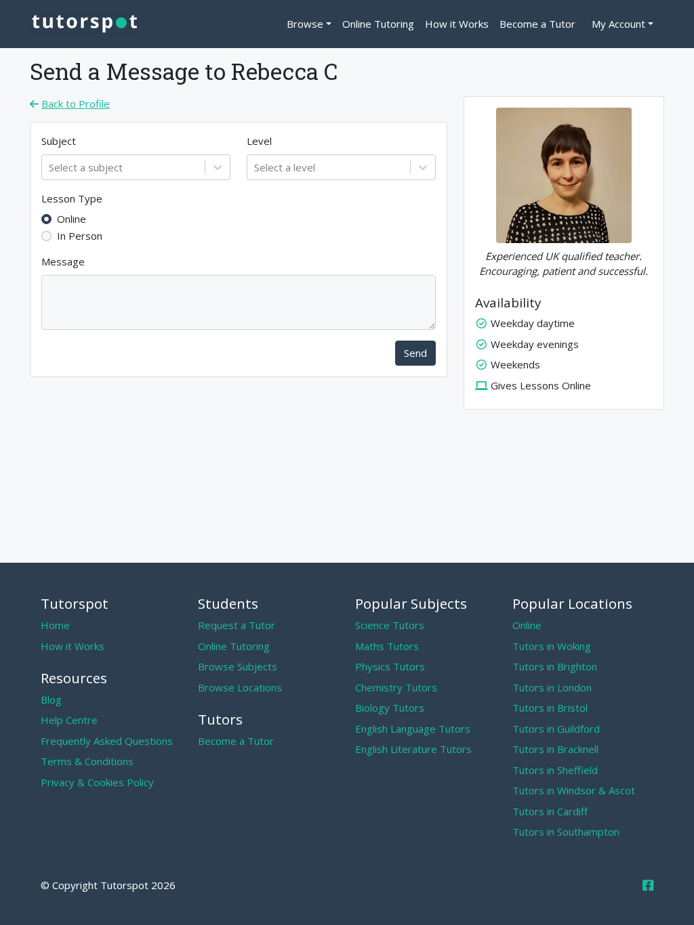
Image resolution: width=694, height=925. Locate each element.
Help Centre (69, 720)
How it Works (457, 23)
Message (63, 261)
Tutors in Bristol (550, 707)
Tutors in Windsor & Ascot (573, 790)
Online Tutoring (378, 23)
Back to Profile (75, 103)
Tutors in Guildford (556, 728)
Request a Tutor (236, 625)
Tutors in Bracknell (555, 749)
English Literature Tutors (413, 749)
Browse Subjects (237, 666)
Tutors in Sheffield (555, 770)
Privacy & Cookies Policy (97, 782)
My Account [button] (618, 23)
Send (415, 353)
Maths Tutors (387, 646)
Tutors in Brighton (554, 666)
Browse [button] (305, 23)
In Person (79, 235)
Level (259, 141)
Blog (51, 699)
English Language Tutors (412, 728)
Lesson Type (71, 198)
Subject (58, 141)
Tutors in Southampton (565, 831)
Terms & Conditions (87, 761)
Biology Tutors (389, 707)
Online (71, 218)
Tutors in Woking (551, 646)
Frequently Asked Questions (107, 741)
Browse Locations (240, 687)
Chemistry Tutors (396, 687)
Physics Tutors (390, 666)
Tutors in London (552, 687)
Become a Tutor (537, 23)
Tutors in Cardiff (550, 811)
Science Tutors (389, 625)
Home (55, 625)
